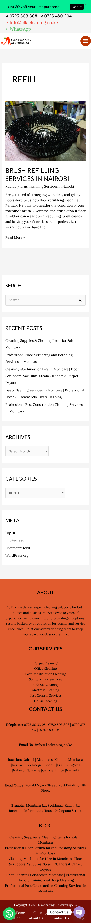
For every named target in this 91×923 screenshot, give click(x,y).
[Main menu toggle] (85, 41)
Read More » (15, 237)
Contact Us (60, 918)
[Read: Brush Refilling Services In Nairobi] (45, 131)
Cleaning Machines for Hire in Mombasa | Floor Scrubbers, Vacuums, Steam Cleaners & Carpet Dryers (42, 376)
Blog (80, 918)
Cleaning (40, 913)
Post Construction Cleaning (45, 674)
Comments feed (17, 548)
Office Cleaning (45, 668)
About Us (36, 918)
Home (20, 913)
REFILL (10, 186)
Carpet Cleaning (45, 663)
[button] (9, 913)
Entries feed (15, 540)
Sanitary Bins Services (45, 679)
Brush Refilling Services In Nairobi (47, 186)
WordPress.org (17, 555)
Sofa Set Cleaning (45, 685)
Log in (10, 533)
